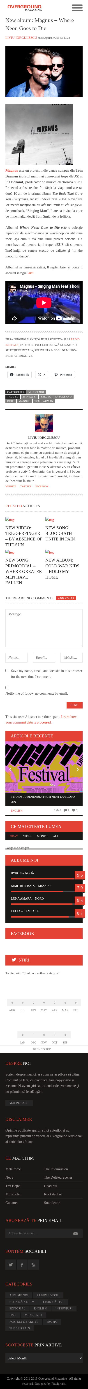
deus (10, 401)
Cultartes (11, 1203)
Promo (52, 1321)
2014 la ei (30, 396)
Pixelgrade (58, 1383)
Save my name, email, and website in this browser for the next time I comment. (46, 673)
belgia (46, 396)
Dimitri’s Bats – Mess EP (31, 886)
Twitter (25, 486)
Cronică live (53, 1302)
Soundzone (52, 1203)
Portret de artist (23, 1321)
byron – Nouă (22, 873)
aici (30, 273)
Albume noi (18, 1295)
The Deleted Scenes (58, 1177)
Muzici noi (36, 392)
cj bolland (63, 396)
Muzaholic (13, 1194)
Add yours (66, 598)
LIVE (12, 1315)
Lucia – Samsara (25, 911)
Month (42, 836)
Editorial (17, 1308)
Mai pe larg (19, 1103)
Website (10, 486)
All (56, 836)
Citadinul (50, 1186)
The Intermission (56, 1169)
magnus (24, 401)
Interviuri (64, 1308)
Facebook (42, 486)
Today (13, 836)
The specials (19, 1328)
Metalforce (13, 1169)
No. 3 (9, 1177)
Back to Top (42, 1049)
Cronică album (22, 1302)
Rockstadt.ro (53, 1194)
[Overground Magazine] (24, 8)
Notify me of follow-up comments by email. (36, 693)
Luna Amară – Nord (27, 898)
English (17, 810)
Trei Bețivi (13, 1186)
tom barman (44, 401)
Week (27, 836)
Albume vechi (48, 1295)
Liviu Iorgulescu (21, 37)
